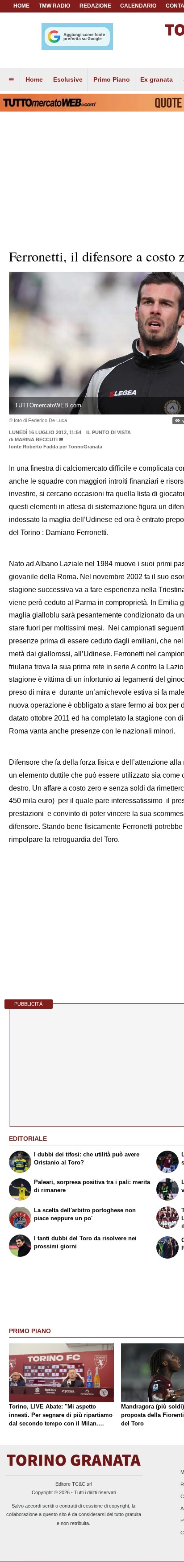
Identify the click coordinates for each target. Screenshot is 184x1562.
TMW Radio (54, 5)
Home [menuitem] (34, 79)
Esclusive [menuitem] (68, 79)
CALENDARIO (138, 5)
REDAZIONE (95, 5)
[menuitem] (11, 80)
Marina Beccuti (36, 439)
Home (21, 5)
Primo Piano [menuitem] (111, 79)
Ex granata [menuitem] (156, 79)
